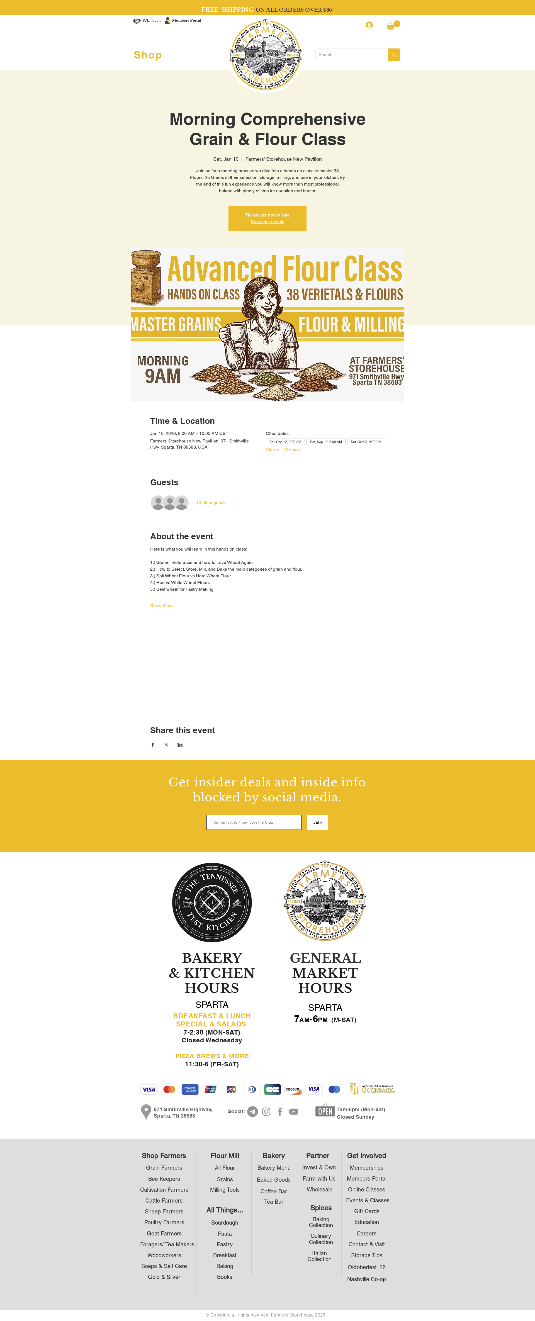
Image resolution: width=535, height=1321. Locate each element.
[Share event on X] (166, 745)
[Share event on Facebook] (152, 745)
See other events (267, 221)
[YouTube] (293, 1111)
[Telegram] (252, 1111)
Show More (161, 605)
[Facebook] (279, 1111)
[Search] (394, 54)
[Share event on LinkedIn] (180, 745)
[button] (393, 25)
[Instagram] (266, 1111)
